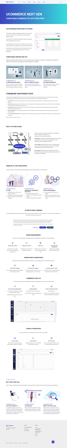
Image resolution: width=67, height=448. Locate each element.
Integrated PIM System (16, 117)
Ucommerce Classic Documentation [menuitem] (38, 429)
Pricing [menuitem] (36, 435)
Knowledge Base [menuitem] (26, 430)
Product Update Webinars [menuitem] (28, 427)
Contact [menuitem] (36, 427)
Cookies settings (35, 227)
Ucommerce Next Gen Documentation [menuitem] (38, 432)
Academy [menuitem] (36, 433)
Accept (43, 227)
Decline (50, 227)
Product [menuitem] (25, 425)
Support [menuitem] (36, 425)
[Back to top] (53, 442)
